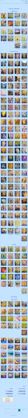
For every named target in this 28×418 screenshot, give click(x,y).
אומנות (24, 393)
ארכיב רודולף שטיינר (22, 391)
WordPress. (12, 415)
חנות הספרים (10, 391)
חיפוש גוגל (11, 388)
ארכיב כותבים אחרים (9, 393)
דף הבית (24, 386)
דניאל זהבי (22, 0)
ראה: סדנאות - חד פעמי (7, 401)
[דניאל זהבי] (25, 0)
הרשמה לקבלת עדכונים (22, 388)
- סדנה (6, 400)
